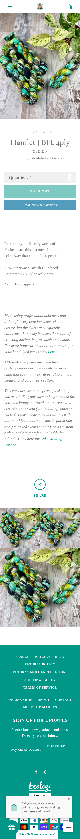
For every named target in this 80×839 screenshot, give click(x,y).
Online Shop (20, 699)
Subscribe (56, 746)
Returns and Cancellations (40, 672)
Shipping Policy (40, 680)
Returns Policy (40, 664)
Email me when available (40, 205)
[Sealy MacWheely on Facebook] (36, 771)
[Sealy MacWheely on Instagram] (44, 771)
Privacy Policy (50, 657)
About (44, 699)
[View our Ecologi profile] (40, 790)
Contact (63, 699)
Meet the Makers (40, 707)
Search (23, 657)
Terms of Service (40, 687)
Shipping (21, 158)
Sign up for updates (40, 720)
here (51, 352)
